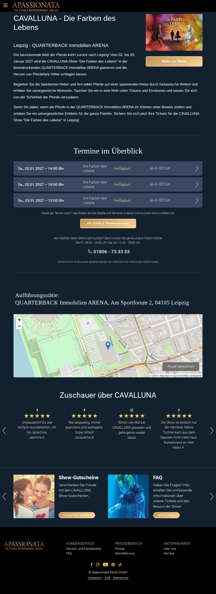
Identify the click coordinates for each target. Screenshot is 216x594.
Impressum (95, 577)
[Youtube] (105, 564)
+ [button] (19, 319)
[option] (37, 431)
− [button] (19, 326)
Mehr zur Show (174, 61)
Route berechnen (180, 366)
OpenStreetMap (180, 375)
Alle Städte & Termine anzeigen (108, 223)
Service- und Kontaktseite (83, 549)
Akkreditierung (124, 553)
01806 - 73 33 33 (111, 251)
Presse (120, 549)
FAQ (69, 553)
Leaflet (154, 375)
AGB (107, 577)
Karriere (169, 553)
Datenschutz (120, 577)
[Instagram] (98, 564)
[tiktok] (120, 564)
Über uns (170, 549)
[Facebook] (92, 564)
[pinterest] (113, 564)
